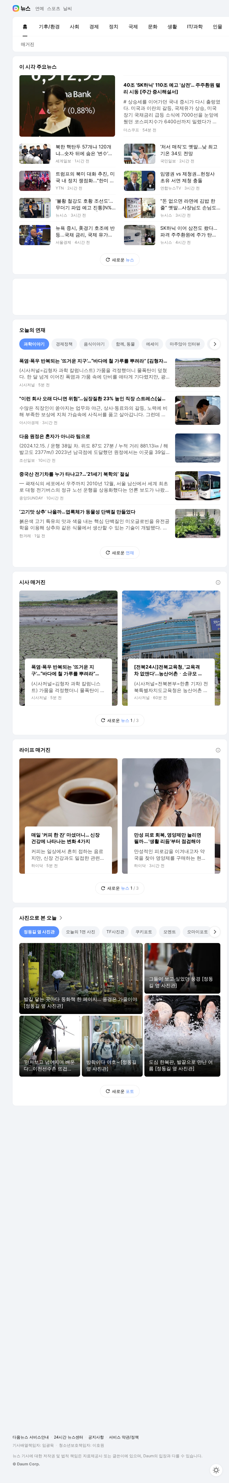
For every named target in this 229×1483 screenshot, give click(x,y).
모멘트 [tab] (169, 931)
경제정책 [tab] (64, 344)
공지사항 (96, 1437)
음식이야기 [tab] (94, 344)
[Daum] (17, 8)
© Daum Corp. (26, 1463)
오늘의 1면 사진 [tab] (80, 931)
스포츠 (53, 8)
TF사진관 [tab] (115, 931)
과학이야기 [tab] (34, 344)
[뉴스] (25, 8)
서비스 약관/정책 (124, 1437)
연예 (39, 8)
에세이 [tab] (152, 344)
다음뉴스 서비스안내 (31, 1437)
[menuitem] (25, 26)
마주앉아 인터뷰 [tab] (185, 344)
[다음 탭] (214, 344)
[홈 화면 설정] (216, 1470)
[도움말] (218, 582)
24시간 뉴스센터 (68, 1437)
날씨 (67, 8)
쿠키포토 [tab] (143, 931)
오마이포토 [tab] (197, 931)
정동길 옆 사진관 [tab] (39, 931)
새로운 (123, 259)
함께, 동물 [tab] (125, 344)
